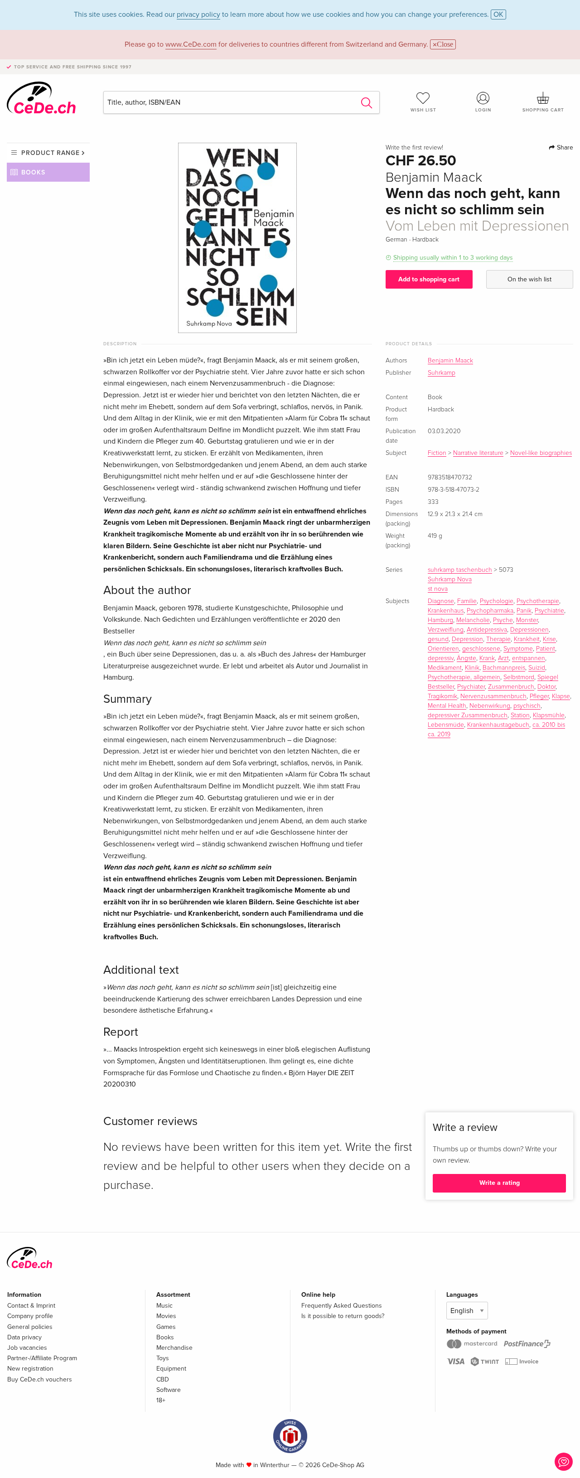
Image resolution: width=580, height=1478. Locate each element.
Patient (545, 649)
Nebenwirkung (489, 706)
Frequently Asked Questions (341, 1305)
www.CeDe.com (191, 44)
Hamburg (440, 620)
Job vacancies (27, 1348)
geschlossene (481, 649)
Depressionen (529, 630)
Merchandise (174, 1348)
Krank (487, 658)
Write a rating (499, 1183)
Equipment (171, 1368)
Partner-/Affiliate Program (42, 1358)
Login (483, 110)
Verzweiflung (446, 630)
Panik (524, 611)
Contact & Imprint (31, 1305)
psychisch (527, 706)
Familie (467, 601)
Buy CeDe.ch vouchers (39, 1379)
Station (520, 715)
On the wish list (529, 279)
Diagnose (441, 601)
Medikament (445, 668)
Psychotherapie (538, 601)
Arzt (503, 658)
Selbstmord (518, 677)
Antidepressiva (487, 630)
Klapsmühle (549, 715)
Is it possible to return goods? (342, 1316)
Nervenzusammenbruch (493, 696)
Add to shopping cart (428, 279)
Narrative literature (478, 453)
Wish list (423, 110)
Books (33, 172)
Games (166, 1327)
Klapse (561, 696)
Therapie (498, 639)
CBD (162, 1379)
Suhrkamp (441, 373)
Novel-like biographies (541, 453)
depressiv (441, 658)
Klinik (472, 668)
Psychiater (471, 687)
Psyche (503, 620)
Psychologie (496, 601)
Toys (162, 1358)
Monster (527, 620)
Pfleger (539, 696)
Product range (50, 153)
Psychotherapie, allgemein (464, 677)
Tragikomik (442, 696)
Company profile (30, 1316)
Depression (467, 639)
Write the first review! (414, 148)
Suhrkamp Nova (450, 579)
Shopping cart (543, 110)
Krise (549, 639)
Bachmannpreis (504, 668)
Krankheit (527, 639)
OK (498, 14)
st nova (438, 589)
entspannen (528, 658)
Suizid (536, 668)
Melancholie (473, 620)
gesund (438, 639)
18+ (160, 1400)
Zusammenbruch (511, 687)
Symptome (518, 649)
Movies (166, 1316)
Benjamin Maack (450, 360)
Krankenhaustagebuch (498, 725)
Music (164, 1305)
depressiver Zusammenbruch (468, 715)
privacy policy (198, 14)
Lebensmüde (446, 725)
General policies (30, 1327)
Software (168, 1390)
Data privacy (24, 1337)
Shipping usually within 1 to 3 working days (453, 257)
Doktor (546, 687)
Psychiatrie (549, 611)
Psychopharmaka (490, 611)
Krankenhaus (446, 611)
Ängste (466, 658)
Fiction (437, 453)
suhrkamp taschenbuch (460, 570)
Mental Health (447, 706)
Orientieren (443, 649)
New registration (30, 1368)
